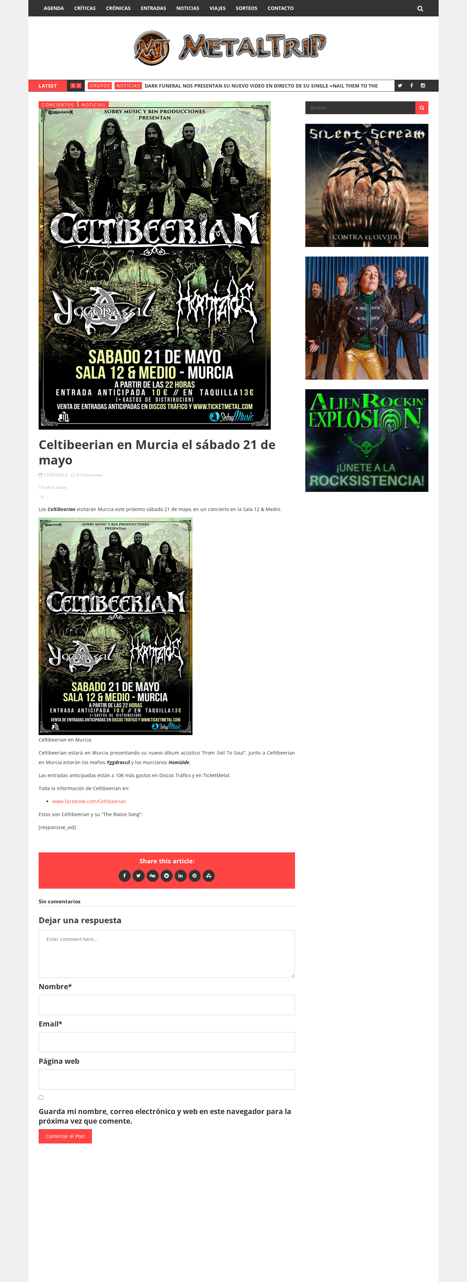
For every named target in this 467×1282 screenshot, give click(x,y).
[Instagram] (422, 85)
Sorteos (246, 8)
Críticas (85, 8)
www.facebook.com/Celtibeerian (89, 801)
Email (50, 1024)
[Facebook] (411, 85)
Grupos (100, 86)
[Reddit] (167, 875)
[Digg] (153, 875)
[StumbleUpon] (209, 875)
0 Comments (90, 475)
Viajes (218, 8)
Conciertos (58, 105)
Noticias (187, 8)
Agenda (54, 8)
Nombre (55, 986)
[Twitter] (400, 85)
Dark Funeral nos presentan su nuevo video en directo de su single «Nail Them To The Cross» (271, 85)
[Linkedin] (181, 875)
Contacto (281, 8)
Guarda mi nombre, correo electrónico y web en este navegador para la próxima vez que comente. (165, 1116)
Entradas (153, 8)
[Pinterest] (195, 875)
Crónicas (118, 8)
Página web (59, 1061)
